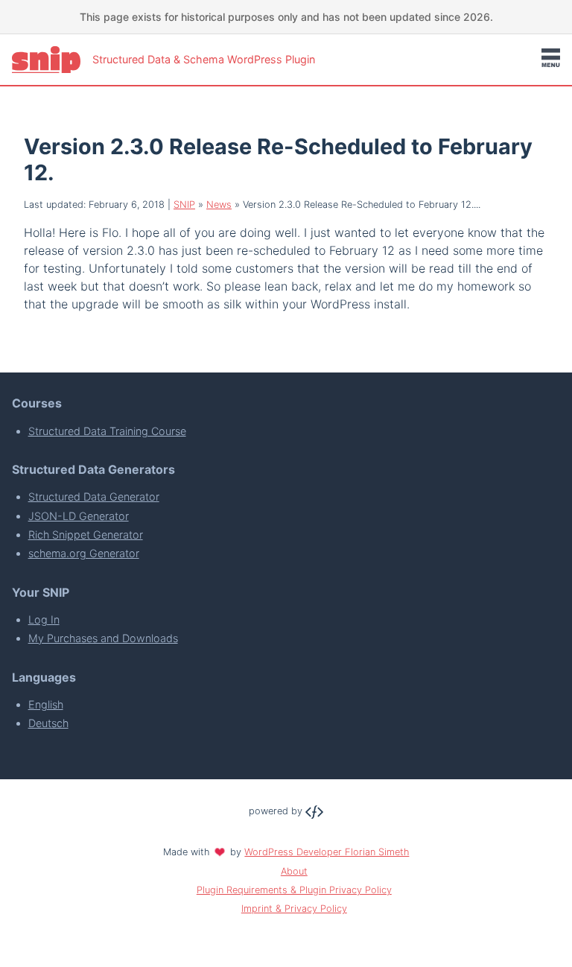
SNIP (184, 204)
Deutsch (48, 723)
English (45, 704)
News (219, 204)
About (294, 871)
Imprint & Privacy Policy (294, 908)
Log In (44, 619)
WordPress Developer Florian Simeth (326, 851)
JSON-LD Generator (78, 516)
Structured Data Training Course (107, 431)
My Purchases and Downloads (103, 638)
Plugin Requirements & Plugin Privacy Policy (294, 889)
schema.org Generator (83, 553)
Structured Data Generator (93, 496)
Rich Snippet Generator (85, 534)
